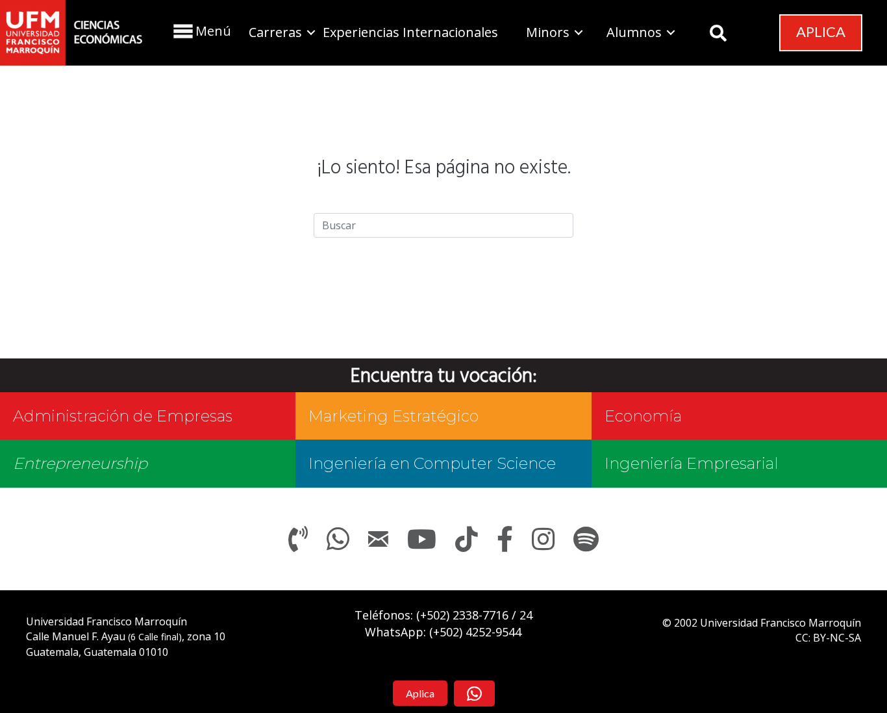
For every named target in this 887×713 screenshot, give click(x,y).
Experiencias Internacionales (410, 32)
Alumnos (634, 32)
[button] (201, 30)
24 (525, 615)
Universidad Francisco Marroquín (106, 621)
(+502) (462, 615)
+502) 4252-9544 (477, 632)
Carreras (275, 32)
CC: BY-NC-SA (828, 638)
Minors (547, 32)
